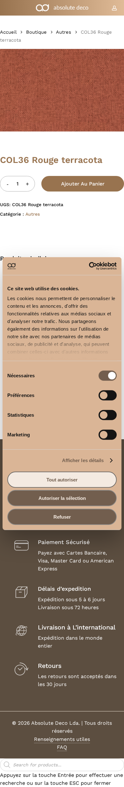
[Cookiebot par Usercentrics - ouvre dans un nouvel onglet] (89, 266)
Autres (63, 32)
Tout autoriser (62, 479)
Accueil (8, 32)
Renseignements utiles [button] (62, 739)
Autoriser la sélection (62, 498)
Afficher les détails (83, 460)
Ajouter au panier (83, 184)
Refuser (62, 516)
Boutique (36, 32)
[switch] (108, 395)
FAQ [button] (62, 747)
